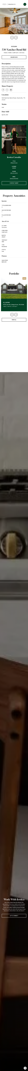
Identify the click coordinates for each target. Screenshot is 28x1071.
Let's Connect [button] (14, 915)
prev (12, 37)
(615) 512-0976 (14, 173)
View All (14, 319)
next (16, 37)
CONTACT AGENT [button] (14, 183)
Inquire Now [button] (14, 57)
